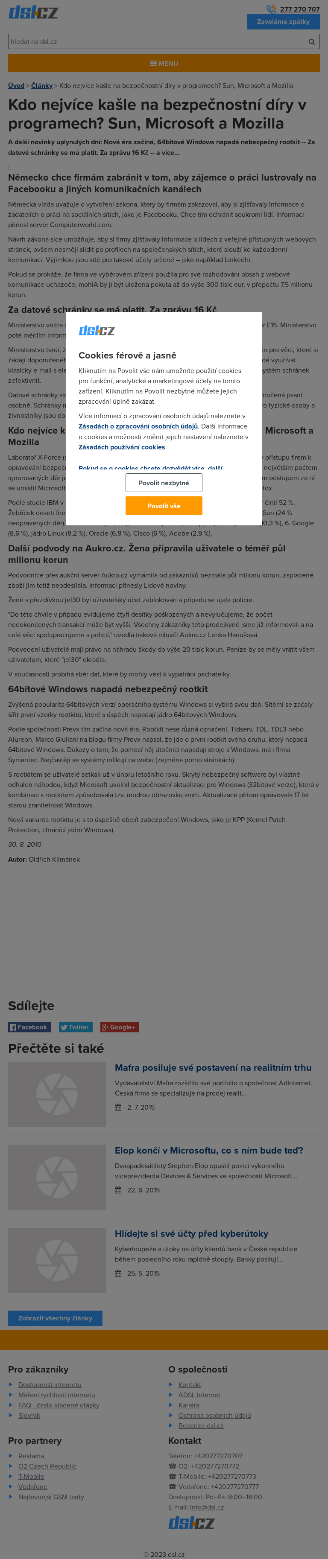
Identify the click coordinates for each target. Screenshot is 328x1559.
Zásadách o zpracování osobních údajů (138, 426)
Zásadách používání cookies (122, 447)
